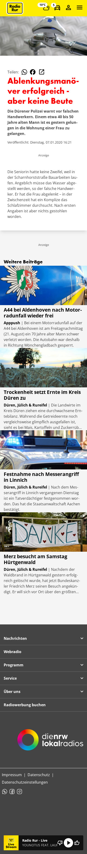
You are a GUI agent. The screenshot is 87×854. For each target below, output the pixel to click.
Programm (13, 665)
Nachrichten (15, 638)
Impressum (12, 774)
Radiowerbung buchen (25, 704)
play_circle (68, 842)
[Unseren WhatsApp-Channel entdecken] (4, 791)
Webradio (12, 651)
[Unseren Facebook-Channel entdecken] (12, 791)
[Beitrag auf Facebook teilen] (32, 72)
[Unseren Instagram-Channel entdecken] (19, 791)
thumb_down (60, 843)
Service (10, 678)
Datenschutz (39, 774)
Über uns (12, 691)
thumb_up (77, 843)
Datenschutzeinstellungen (25, 782)
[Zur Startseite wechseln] (15, 8)
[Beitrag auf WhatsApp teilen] (24, 72)
